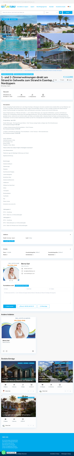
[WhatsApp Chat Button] (3, 452)
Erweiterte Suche (60, 6)
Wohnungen (12, 70)
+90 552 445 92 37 (28, 268)
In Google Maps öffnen (9, 241)
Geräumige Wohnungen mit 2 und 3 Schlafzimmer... (50, 379)
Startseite (12, 6)
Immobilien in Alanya (54, 453)
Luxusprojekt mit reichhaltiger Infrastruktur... (16, 415)
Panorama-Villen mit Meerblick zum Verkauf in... (17, 380)
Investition (4, 74)
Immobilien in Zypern (22, 6)
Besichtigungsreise (42, 6)
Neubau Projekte (19, 70)
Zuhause (3, 70)
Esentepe (4, 86)
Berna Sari (25, 264)
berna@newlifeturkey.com (28, 2)
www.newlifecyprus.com (29, 273)
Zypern (32, 6)
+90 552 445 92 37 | (17, 2)
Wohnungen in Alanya (66, 453)
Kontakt (51, 6)
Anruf (27, 306)
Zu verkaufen (10, 74)
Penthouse (8, 70)
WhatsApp (44, 306)
